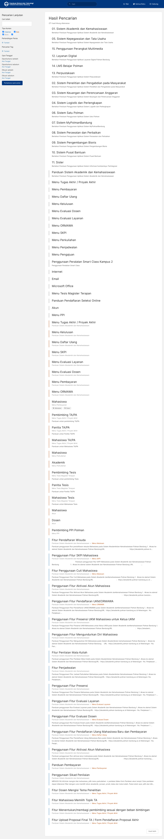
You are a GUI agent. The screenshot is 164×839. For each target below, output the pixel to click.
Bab (17, 32)
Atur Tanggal (6, 61)
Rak (127, 4)
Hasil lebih (152, 831)
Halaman (8, 32)
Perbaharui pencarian (12, 83)
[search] (82, 4)
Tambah (6, 43)
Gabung (155, 4)
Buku (7, 35)
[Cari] (70, 4)
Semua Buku (140, 4)
